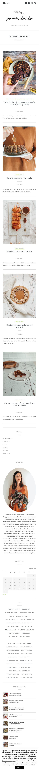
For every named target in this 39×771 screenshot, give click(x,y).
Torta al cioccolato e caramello (19, 178)
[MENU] (4, 3)
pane (29, 657)
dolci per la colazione (12, 640)
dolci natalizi (13, 636)
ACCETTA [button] (19, 767)
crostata (11, 616)
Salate (5, 447)
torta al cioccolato (25, 667)
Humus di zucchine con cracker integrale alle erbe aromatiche (16, 730)
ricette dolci (11, 99)
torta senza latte (26, 674)
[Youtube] (28, 3)
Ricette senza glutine (25, 99)
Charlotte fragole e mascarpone (15, 715)
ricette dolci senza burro (24, 663)
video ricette (19, 321)
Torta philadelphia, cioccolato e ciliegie (15, 694)
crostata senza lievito (14, 623)
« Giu (4, 594)
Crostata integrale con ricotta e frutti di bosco (16, 708)
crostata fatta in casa (27, 619)
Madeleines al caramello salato (19, 251)
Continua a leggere (9, 761)
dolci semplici (12, 643)
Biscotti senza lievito (27, 612)
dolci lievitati (26, 633)
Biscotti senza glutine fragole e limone (16, 701)
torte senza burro (26, 677)
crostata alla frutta (11, 619)
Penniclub (6, 453)
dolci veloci (22, 657)
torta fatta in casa (15, 670)
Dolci (5, 444)
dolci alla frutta (26, 626)
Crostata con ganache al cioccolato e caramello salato (19, 404)
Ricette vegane (12, 667)
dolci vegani (12, 657)
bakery (10, 609)
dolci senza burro (25, 643)
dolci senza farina (13, 646)
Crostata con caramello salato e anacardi (19, 326)
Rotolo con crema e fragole (15, 744)
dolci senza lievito (13, 653)
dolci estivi (21, 629)
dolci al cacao (27, 623)
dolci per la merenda (27, 640)
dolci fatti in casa (14, 633)
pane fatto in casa (12, 660)
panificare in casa (26, 660)
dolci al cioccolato (13, 626)
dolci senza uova (26, 653)
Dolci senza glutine (13, 650)
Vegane (5, 450)
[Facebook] (25, 3)
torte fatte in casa (12, 677)
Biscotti (17, 609)
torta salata (26, 670)
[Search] (35, 3)
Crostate (6, 441)
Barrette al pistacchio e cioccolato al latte (16, 722)
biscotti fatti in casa (11, 612)
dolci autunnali (10, 629)
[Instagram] (31, 3)
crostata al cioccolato (23, 616)
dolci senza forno (26, 646)
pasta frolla (10, 663)
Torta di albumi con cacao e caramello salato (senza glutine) (19, 103)
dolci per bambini (24, 636)
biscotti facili (26, 609)
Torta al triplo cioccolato (13, 737)
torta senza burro (13, 674)
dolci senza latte (26, 650)
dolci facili (30, 629)
